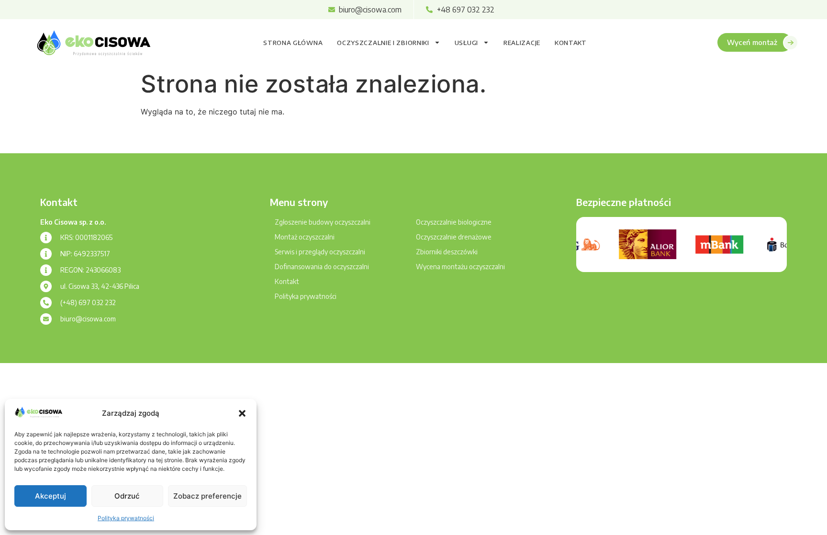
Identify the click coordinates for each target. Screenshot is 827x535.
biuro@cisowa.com (88, 319)
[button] (242, 413)
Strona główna (293, 42)
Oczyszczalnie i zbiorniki (383, 42)
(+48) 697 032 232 (88, 302)
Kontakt (571, 42)
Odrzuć (127, 496)
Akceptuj (50, 496)
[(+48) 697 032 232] (46, 302)
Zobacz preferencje (207, 496)
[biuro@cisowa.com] (46, 319)
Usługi (466, 42)
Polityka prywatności (126, 518)
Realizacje (521, 42)
